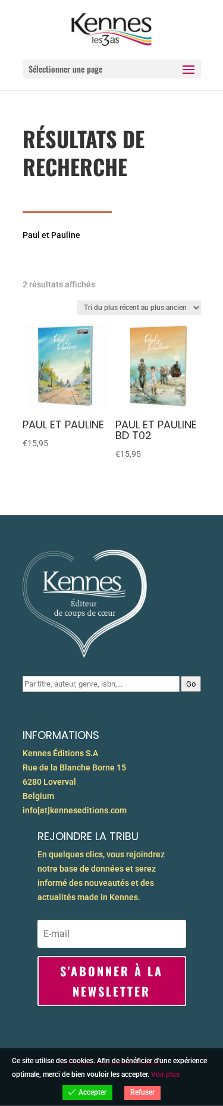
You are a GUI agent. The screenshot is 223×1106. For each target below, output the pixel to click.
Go (191, 683)
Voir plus (165, 1074)
